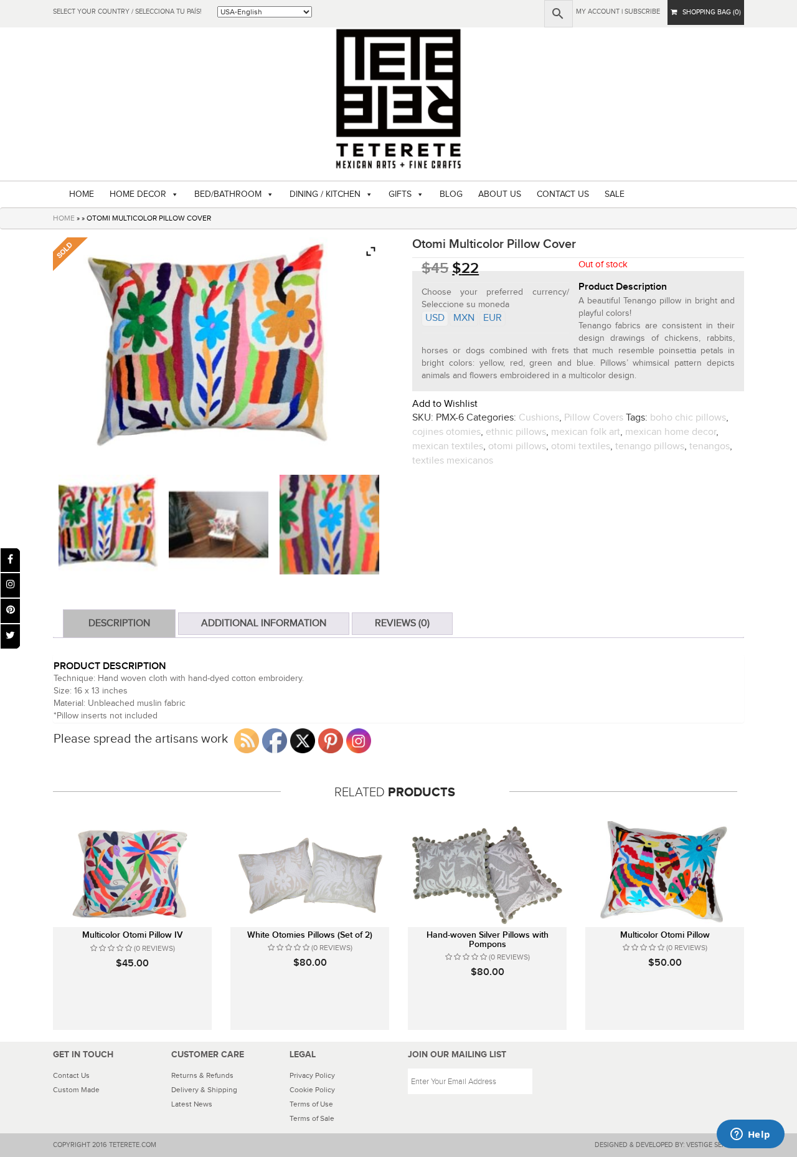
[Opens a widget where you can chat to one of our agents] (750, 1135)
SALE (615, 194)
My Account (598, 11)
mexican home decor (670, 432)
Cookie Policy (312, 1089)
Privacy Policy (312, 1075)
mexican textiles (447, 446)
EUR (492, 318)
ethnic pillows (516, 432)
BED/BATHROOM (228, 194)
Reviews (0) (402, 623)
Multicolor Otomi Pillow (665, 935)
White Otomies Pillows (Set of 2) (309, 935)
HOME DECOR (138, 194)
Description (119, 623)
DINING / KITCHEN (325, 194)
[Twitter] (10, 636)
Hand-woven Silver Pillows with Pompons (488, 940)
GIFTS (400, 194)
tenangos (709, 446)
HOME (81, 194)
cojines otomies (446, 432)
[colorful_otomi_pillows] (218, 524)
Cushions (539, 418)
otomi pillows (517, 446)
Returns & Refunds (202, 1075)
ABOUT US (499, 194)
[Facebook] (10, 560)
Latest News (191, 1104)
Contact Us (71, 1075)
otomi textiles (580, 446)
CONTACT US (563, 194)
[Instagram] (10, 585)
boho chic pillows (688, 418)
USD (435, 318)
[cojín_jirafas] (108, 524)
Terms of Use (311, 1104)
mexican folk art (585, 432)
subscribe (642, 11)
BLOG (451, 194)
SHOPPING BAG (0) (709, 12)
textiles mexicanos (452, 461)
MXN (463, 318)
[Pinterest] (10, 611)
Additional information (263, 623)
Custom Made (76, 1089)
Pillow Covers (593, 418)
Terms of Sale (312, 1118)
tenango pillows (649, 446)
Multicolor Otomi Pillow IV (132, 935)
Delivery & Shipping (204, 1089)
